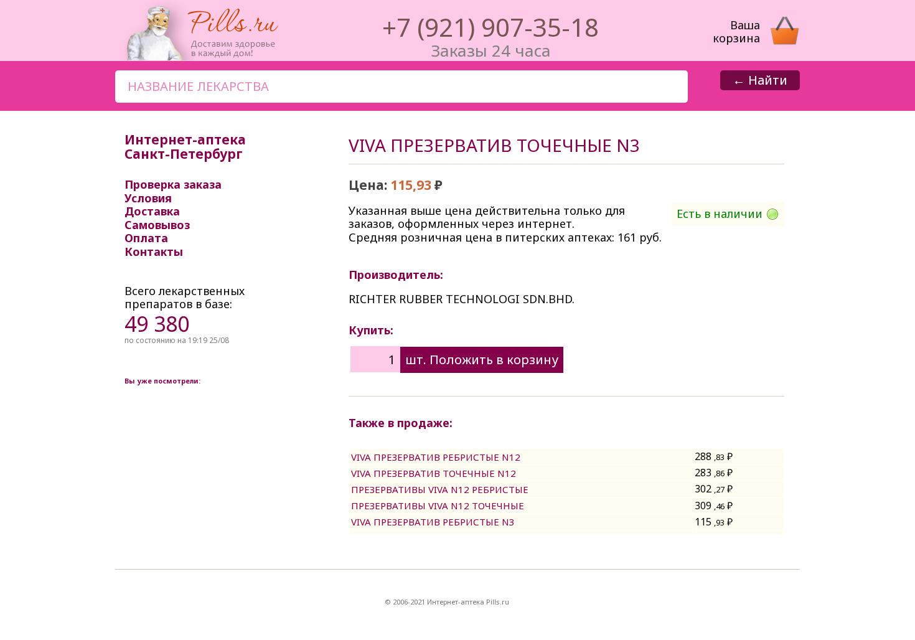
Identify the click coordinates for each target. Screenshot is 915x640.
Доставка (152, 211)
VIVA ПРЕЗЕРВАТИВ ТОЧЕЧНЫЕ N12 (433, 473)
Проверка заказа (173, 184)
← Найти (760, 80)
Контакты (153, 251)
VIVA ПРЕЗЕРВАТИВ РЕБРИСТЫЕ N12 (435, 457)
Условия (148, 198)
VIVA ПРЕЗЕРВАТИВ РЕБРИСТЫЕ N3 (433, 521)
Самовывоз (157, 224)
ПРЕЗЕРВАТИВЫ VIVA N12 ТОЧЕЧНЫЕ (437, 505)
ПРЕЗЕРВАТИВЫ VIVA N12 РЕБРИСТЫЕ (439, 489)
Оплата (146, 237)
